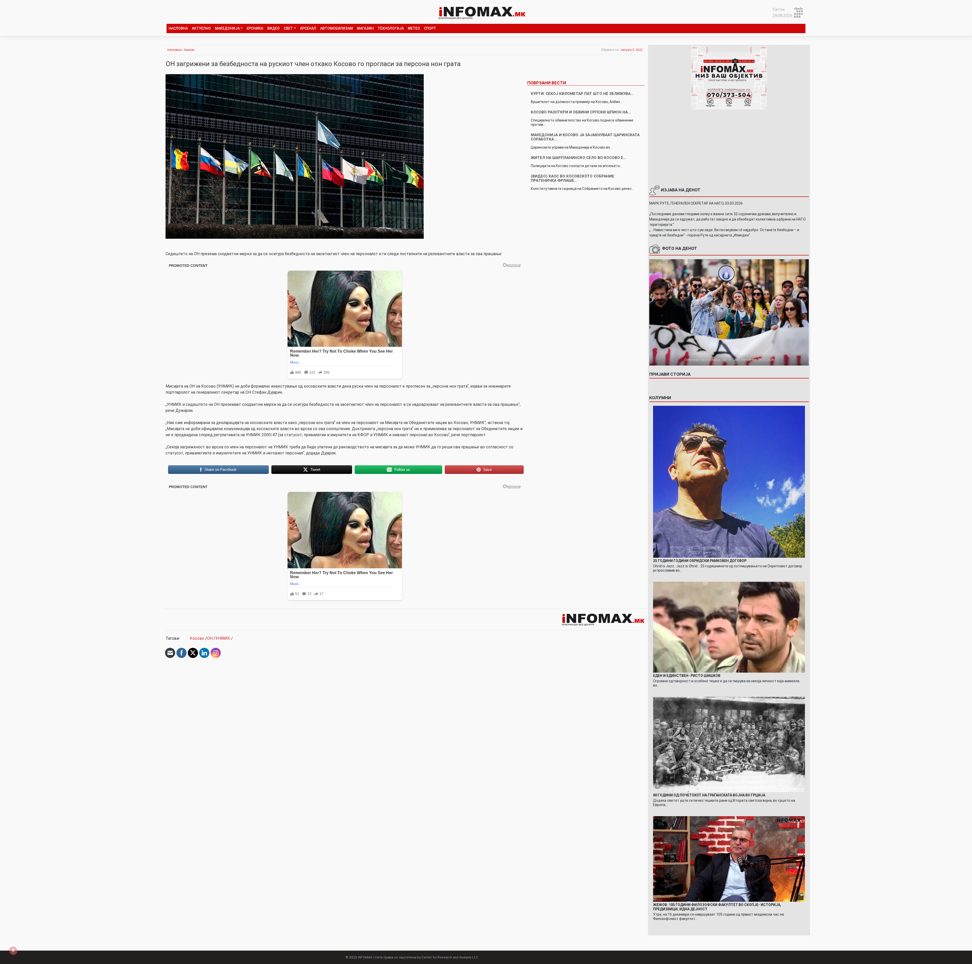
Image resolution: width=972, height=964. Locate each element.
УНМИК (222, 638)
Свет (288, 28)
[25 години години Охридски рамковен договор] (729, 481)
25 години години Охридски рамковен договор (699, 561)
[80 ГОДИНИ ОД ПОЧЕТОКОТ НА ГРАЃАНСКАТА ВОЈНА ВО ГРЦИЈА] (729, 744)
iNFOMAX (365, 957)
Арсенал (308, 28)
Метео (414, 28)
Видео (273, 28)
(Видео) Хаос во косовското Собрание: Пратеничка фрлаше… (573, 178)
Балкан (189, 50)
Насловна (178, 28)
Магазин (365, 28)
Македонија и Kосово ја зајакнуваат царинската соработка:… (585, 137)
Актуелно (201, 28)
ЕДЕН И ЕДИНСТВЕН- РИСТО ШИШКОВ (686, 676)
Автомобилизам (336, 28)
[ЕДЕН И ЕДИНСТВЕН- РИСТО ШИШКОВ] (729, 627)
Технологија (391, 28)
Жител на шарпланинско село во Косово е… (578, 157)
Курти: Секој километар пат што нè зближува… (582, 93)
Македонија (227, 28)
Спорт (430, 28)
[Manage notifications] (13, 951)
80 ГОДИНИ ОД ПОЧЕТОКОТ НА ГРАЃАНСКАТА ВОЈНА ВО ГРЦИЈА (709, 795)
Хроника (255, 28)
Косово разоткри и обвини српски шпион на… (581, 112)
